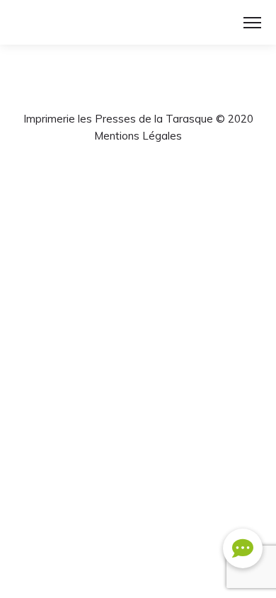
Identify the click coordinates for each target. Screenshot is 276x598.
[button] (243, 548)
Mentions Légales (138, 135)
